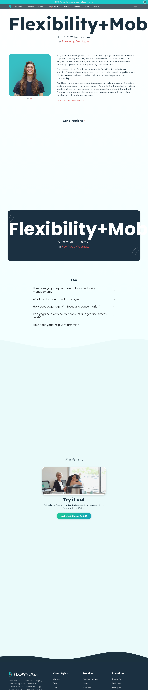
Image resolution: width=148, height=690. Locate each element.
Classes (31, 7)
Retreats (77, 7)
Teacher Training (90, 679)
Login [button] (135, 7)
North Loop (117, 683)
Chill (55, 687)
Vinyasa (56, 679)
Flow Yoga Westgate (74, 41)
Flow (55, 683)
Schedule (87, 687)
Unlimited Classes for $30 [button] (74, 516)
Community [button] (52, 7)
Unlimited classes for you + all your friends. (74, 2)
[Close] (144, 2)
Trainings (66, 7)
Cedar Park (117, 679)
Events (40, 7)
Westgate (116, 687)
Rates (87, 7)
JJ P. (31, 99)
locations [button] (18, 7)
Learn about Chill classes (69, 100)
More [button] (95, 7)
